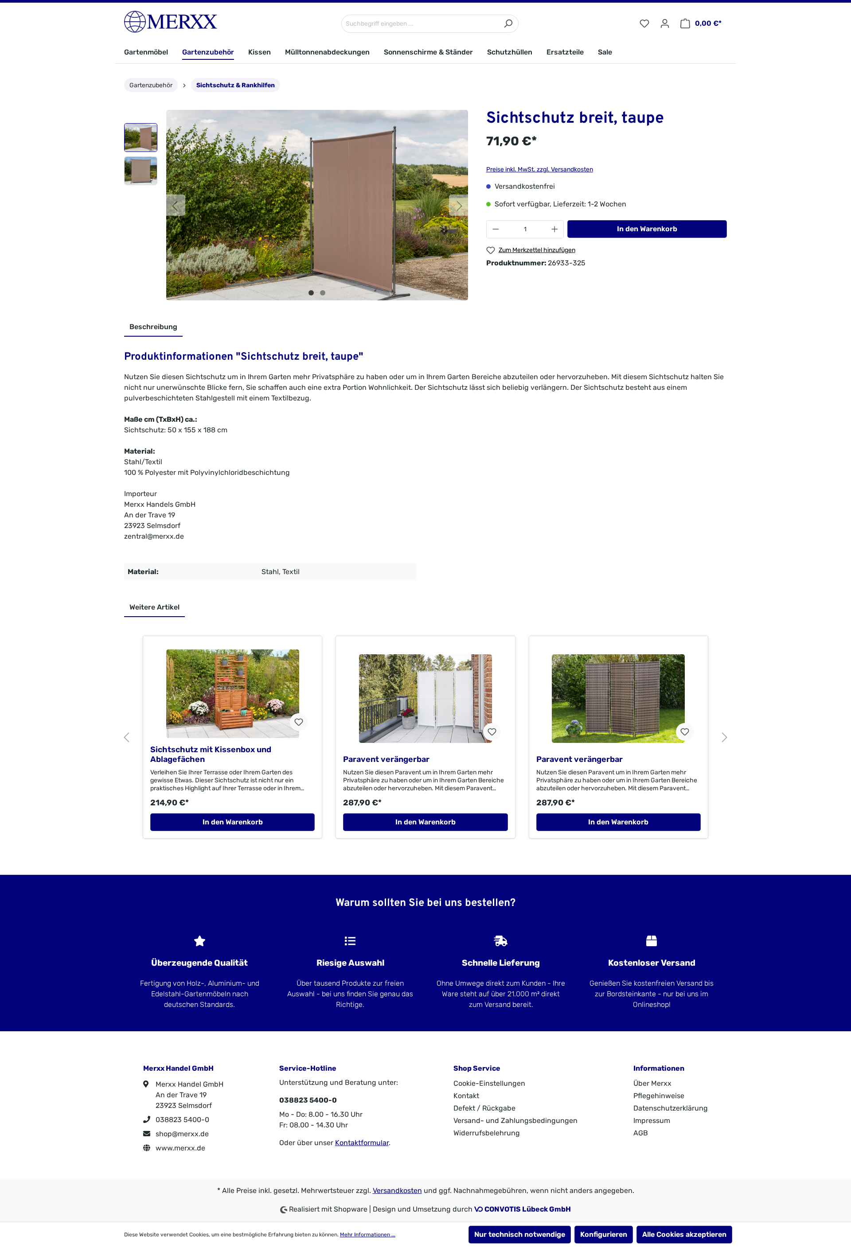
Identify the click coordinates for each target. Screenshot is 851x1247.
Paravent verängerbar (386, 759)
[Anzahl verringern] (495, 229)
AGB (640, 1133)
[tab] (153, 327)
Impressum (651, 1120)
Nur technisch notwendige (519, 1234)
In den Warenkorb (647, 229)
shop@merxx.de (181, 1134)
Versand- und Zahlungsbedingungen (515, 1120)
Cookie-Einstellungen (489, 1083)
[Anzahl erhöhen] (555, 229)
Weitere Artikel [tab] (154, 607)
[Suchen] (508, 24)
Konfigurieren (603, 1234)
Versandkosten (397, 1190)
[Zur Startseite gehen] (170, 22)
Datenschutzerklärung (670, 1108)
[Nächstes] (459, 205)
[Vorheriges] (174, 205)
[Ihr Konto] (665, 23)
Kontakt (466, 1096)
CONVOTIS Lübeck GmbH (527, 1209)
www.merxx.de (179, 1148)
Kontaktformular (362, 1142)
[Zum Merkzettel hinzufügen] (299, 722)
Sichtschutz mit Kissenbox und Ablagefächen (210, 754)
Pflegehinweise (658, 1096)
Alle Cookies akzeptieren (684, 1234)
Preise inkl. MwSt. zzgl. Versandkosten (539, 169)
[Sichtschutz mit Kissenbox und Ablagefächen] (232, 693)
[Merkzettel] (644, 23)
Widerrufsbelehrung (486, 1133)
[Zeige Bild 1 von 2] (311, 292)
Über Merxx (652, 1083)
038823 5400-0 (181, 1119)
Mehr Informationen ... (367, 1234)
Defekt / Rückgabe (484, 1108)
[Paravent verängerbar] (425, 698)
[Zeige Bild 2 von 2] (322, 292)
